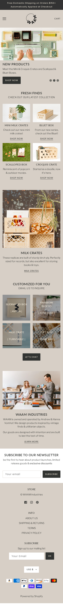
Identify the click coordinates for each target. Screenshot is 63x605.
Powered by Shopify (31, 596)
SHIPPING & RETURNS (31, 523)
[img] (26, 502)
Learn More (31, 442)
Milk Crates (31, 271)
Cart (57, 18)
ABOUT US (31, 518)
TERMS (31, 528)
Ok (50, 556)
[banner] (31, 18)
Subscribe (51, 474)
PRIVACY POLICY (32, 533)
